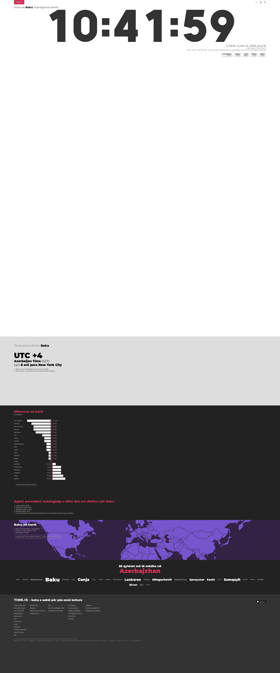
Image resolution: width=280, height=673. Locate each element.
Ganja (83, 579)
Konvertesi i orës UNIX (55, 611)
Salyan (219, 579)
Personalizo (72, 605)
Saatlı (211, 579)
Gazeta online (34, 613)
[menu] (265, 2)
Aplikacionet (34, 605)
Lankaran (133, 580)
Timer (16, 624)
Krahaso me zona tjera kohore (26, 485)
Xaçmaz (245, 579)
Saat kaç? (112, 640)
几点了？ (25, 640)
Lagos (16, 438)
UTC (15, 435)
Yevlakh (260, 580)
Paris (246, 55)
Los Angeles (227, 55)
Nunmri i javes (19, 632)
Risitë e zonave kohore (37, 611)
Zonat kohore (18, 613)
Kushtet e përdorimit (92, 608)
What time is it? (18, 640)
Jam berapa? (87, 640)
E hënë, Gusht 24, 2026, (246, 45)
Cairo (15, 453)
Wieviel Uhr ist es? (96, 640)
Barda (73, 579)
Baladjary (65, 579)
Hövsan (101, 579)
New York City (18, 426)
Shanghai (17, 470)
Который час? (71, 640)
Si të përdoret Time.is (75, 613)
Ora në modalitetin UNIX (56, 608)
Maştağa (146, 579)
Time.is (19, 2)
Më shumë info (213, 50)
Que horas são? (79, 640)
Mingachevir (162, 579)
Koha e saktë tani (19, 605)
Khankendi (117, 580)
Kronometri (18, 621)
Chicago (16, 423)
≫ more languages (135, 640)
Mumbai (17, 464)
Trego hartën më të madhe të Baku (28, 537)
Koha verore (18, 616)
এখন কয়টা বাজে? (64, 640)
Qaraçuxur (196, 579)
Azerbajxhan (35, 529)
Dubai (16, 461)
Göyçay (94, 579)
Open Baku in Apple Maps (51, 537)
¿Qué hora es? (39, 640)
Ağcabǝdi (25, 579)
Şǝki (141, 585)
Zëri (15, 635)
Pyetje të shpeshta (74, 611)
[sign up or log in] (261, 3)
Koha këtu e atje (19, 608)
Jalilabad (108, 579)
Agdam (18, 579)
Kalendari (17, 627)
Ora (15, 619)
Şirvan (133, 584)
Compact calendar (20, 629)
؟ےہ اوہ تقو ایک (126, 640)
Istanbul (16, 455)
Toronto (16, 429)
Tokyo (262, 55)
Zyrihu (16, 450)
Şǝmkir (148, 584)
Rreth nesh (71, 616)
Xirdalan (252, 579)
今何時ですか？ (105, 640)
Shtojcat (32, 608)
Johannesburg (18, 444)
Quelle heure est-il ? (49, 640)
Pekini (254, 55)
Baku (52, 579)
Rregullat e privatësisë (93, 611)
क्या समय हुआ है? (31, 640)
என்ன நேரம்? (119, 640)
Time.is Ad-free (73, 608)
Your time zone (19, 611)
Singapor (17, 473)
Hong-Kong (18, 467)
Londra (237, 55)
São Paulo (17, 432)
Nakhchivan (180, 579)
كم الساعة (57, 640)
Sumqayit (232, 580)
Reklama (89, 605)
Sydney (16, 478)
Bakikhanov (37, 579)
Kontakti (71, 619)
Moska (16, 458)
